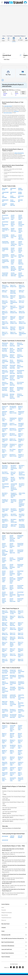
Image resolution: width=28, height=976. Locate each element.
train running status (8, 112)
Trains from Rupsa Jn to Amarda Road (11, 828)
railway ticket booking (19, 152)
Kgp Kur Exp (5, 90)
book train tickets (8, 105)
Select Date (23, 92)
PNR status (16, 111)
